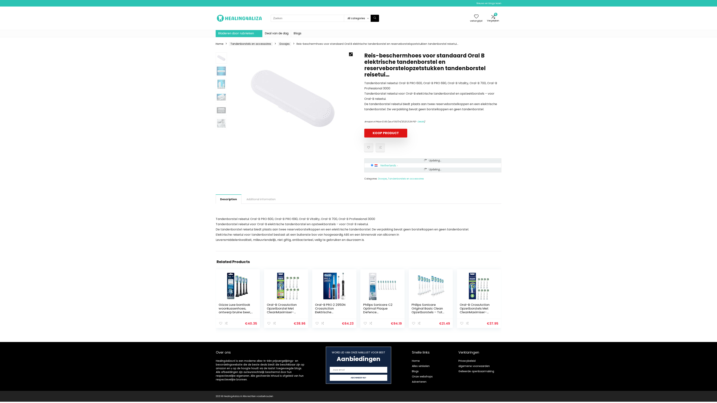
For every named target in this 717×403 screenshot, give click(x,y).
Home (220, 44)
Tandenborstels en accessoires (250, 44)
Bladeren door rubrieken (236, 33)
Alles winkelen (421, 366)
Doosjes (285, 44)
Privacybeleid (467, 361)
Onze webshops (422, 376)
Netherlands (388, 165)
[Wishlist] (476, 17)
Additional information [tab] (261, 199)
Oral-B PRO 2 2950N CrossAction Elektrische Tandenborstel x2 (330, 310)
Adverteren (419, 382)
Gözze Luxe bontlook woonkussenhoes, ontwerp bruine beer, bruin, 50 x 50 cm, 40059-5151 (235, 312)
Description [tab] (228, 199)
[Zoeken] (375, 18)
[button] (351, 54)
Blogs (297, 33)
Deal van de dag (276, 33)
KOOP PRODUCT (386, 133)
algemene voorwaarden (474, 366)
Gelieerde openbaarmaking (476, 371)
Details (421, 121)
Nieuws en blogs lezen (489, 3)
